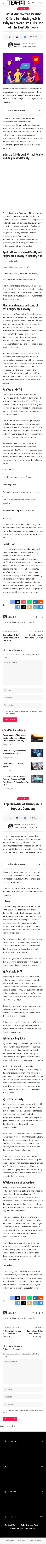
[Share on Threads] (23, 607)
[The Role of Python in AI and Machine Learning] (37, 753)
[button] (5, 2)
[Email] (29, 607)
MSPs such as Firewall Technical (25, 926)
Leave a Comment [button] (13, 1349)
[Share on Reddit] (40, 602)
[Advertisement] (23, 185)
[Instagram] (39, 617)
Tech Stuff (23, 8)
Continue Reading (7, 1426)
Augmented (24, 213)
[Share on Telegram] (17, 607)
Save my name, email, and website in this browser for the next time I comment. (24, 712)
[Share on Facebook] (13, 37)
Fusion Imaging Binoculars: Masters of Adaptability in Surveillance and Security (14, 738)
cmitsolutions (9, 1069)
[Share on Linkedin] (35, 602)
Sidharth (17, 44)
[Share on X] (17, 37)
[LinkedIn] (42, 617)
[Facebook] (36, 617)
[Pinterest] (23, 1492)
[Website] (33, 617)
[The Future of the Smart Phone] (37, 766)
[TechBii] (16, 2)
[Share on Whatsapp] (29, 602)
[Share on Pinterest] (23, 602)
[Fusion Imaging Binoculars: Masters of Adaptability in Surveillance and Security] (37, 738)
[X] (23, 1466)
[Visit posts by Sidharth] (10, 45)
